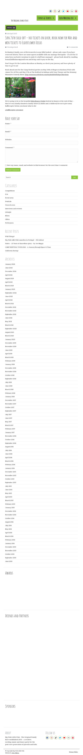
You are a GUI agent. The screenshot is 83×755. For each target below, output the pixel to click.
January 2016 (10, 468)
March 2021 (9, 325)
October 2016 (9, 439)
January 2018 (10, 396)
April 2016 (8, 457)
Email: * (8, 131)
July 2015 (8, 486)
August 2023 (9, 278)
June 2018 (8, 386)
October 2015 (9, 479)
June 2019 (8, 350)
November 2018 (10, 371)
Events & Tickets (44, 18)
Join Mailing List (66, 18)
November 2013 (10, 550)
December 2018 (10, 368)
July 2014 (8, 525)
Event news (9, 198)
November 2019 (10, 346)
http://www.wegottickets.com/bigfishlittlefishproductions (47, 75)
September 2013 (10, 558)
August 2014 (9, 522)
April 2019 (8, 353)
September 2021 (10, 314)
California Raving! (11, 251)
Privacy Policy (73, 752)
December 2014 (10, 511)
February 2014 (10, 540)
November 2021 (10, 311)
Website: (8, 139)
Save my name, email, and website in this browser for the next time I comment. (37, 165)
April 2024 (8, 275)
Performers (9, 223)
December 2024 (10, 271)
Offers (7, 219)
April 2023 (8, 282)
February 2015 (10, 504)
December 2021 (10, 307)
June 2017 (8, 418)
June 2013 (8, 561)
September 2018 (10, 379)
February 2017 (10, 429)
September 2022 (10, 293)
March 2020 (9, 336)
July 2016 (8, 450)
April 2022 (8, 300)
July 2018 (8, 382)
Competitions (10, 191)
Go (74, 177)
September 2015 (10, 482)
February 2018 (10, 393)
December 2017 (10, 400)
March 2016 (9, 461)
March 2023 (9, 286)
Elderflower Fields (38, 101)
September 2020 (11, 329)
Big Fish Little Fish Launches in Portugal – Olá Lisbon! (24, 240)
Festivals (8, 201)
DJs (6, 194)
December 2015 (10, 472)
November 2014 (10, 515)
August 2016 (9, 447)
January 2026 (10, 264)
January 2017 (10, 432)
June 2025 (9, 268)
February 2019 (10, 361)
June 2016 (8, 454)
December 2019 (10, 343)
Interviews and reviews (13, 208)
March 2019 (9, 357)
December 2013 (10, 547)
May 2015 (8, 493)
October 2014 (9, 518)
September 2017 (10, 411)
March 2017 (9, 425)
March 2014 (9, 536)
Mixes (7, 216)
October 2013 (9, 554)
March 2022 (9, 303)
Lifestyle (8, 212)
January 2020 (10, 339)
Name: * (8, 124)
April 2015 (8, 497)
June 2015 (8, 490)
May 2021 (8, 321)
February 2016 (10, 464)
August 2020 (9, 332)
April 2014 (8, 533)
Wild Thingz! (9, 236)
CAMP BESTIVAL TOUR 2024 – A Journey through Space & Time (28, 247)
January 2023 (10, 289)
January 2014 (9, 543)
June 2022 (9, 296)
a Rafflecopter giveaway (14, 110)
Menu (9, 28)
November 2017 (10, 404)
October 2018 (9, 375)
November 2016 (10, 436)
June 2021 (8, 318)
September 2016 (10, 443)
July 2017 (8, 414)
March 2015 (9, 500)
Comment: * (9, 147)
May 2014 (8, 529)
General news (10, 205)
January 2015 (10, 507)
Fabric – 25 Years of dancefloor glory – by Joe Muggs (24, 243)
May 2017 (8, 422)
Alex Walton (15, 753)
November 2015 (10, 475)
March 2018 (9, 389)
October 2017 (9, 407)
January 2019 (10, 364)
